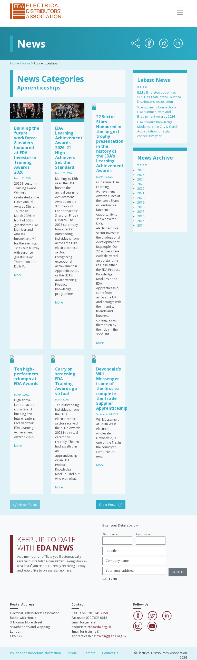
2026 (140, 170)
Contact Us (110, 653)
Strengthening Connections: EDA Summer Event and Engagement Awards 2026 (157, 112)
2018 (140, 207)
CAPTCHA (109, 579)
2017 (140, 211)
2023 (140, 184)
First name (110, 534)
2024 (140, 179)
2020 (140, 198)
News (26, 63)
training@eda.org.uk (111, 636)
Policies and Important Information (35, 653)
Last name (143, 534)
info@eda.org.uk (99, 627)
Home (14, 63)
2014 (140, 225)
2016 (140, 216)
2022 (140, 188)
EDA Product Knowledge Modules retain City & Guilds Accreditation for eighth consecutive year (157, 129)
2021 (140, 193)
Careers (89, 653)
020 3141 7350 (97, 613)
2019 (140, 202)
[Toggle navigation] (180, 12)
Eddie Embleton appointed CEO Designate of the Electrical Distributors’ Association (159, 97)
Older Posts (108, 504)
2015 (140, 221)
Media (72, 653)
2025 (140, 175)
